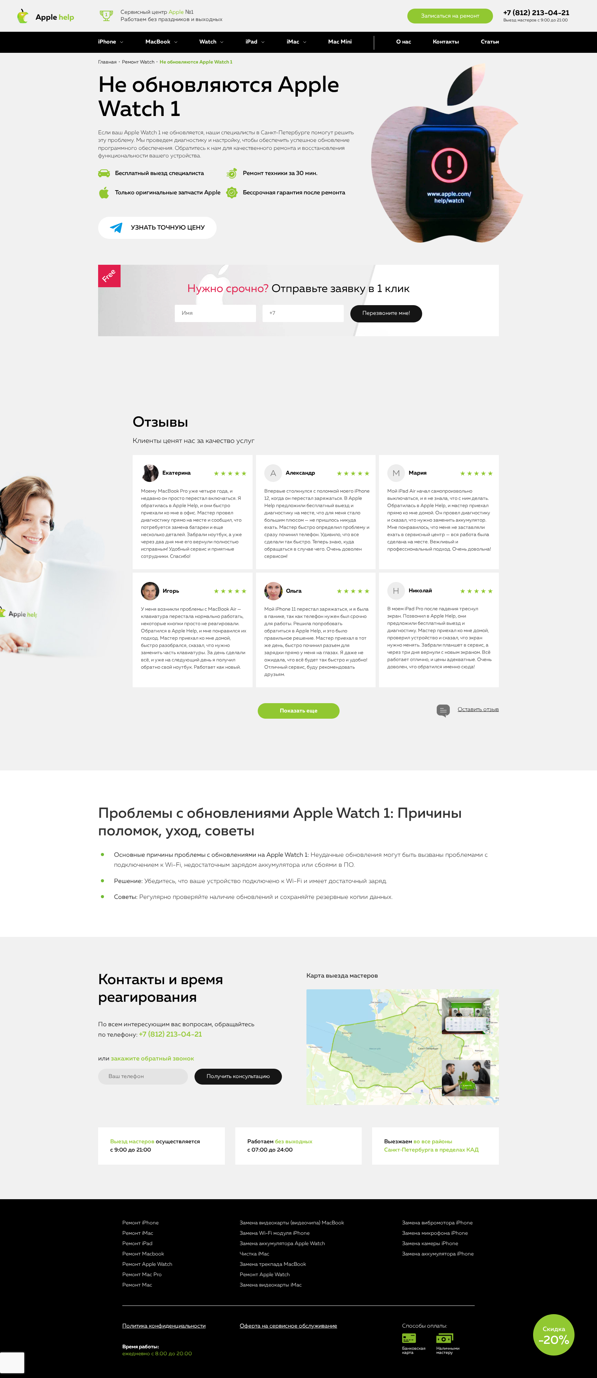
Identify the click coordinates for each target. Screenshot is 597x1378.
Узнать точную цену (168, 228)
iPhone (107, 42)
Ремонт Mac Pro (142, 1274)
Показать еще (299, 711)
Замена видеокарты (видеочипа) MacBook (292, 1222)
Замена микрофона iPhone (435, 1233)
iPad (251, 42)
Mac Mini (340, 42)
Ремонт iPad (137, 1243)
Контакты (446, 42)
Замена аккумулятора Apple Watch (282, 1243)
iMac (293, 42)
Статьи (490, 42)
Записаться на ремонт (450, 16)
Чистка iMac (254, 1253)
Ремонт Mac (137, 1285)
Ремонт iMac (137, 1233)
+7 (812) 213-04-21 (536, 13)
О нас (403, 42)
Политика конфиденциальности (164, 1326)
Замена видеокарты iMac (271, 1285)
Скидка (553, 1336)
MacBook (157, 42)
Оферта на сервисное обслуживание (288, 1326)
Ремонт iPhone (140, 1222)
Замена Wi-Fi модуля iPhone (275, 1233)
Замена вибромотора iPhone (437, 1222)
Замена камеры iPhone (430, 1243)
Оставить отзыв (478, 709)
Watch (207, 42)
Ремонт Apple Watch (147, 1264)
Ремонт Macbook (143, 1253)
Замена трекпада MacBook (273, 1264)
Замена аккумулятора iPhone (438, 1253)
